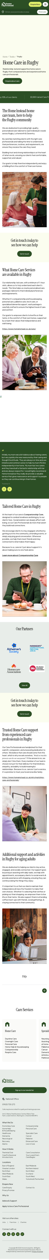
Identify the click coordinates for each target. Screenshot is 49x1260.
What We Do (7, 1122)
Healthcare (6, 1133)
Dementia (6, 1136)
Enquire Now (35, 4)
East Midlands (31, 1166)
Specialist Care (31, 1133)
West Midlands (7, 1174)
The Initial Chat (7, 1153)
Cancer (29, 1136)
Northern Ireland (32, 1168)
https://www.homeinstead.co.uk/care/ (19, 329)
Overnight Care (11, 1041)
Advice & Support (9, 1201)
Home (5, 56)
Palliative (29, 1139)
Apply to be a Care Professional (15, 1206)
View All (24, 685)
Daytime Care (11, 1038)
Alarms (4, 1144)
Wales (4, 1179)
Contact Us (30, 1188)
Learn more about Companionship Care (20, 555)
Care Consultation (33, 1153)
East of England (8, 1166)
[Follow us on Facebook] (4, 1234)
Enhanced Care (32, 1141)
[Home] (8, 4)
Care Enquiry (7, 1188)
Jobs (4, 1222)
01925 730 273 (8, 1104)
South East (6, 1176)
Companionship (11, 1049)
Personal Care (11, 1044)
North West (30, 1171)
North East (6, 1171)
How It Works (7, 1149)
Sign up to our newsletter (24, 1090)
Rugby (12, 56)
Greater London (8, 1168)
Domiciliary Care (8, 1126)
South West (30, 1176)
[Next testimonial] (9, 489)
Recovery (6, 1141)
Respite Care (10, 1052)
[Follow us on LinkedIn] (8, 1234)
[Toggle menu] (45, 4)
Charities (23, 1222)
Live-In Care (30, 1144)
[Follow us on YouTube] (18, 1234)
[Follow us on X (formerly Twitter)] (22, 1234)
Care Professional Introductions (9, 1156)
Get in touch (24, 254)
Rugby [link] (19, 56)
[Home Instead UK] (8, 1081)
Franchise (13, 1222)
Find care (42, 12)
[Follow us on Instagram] (13, 1234)
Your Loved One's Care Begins (32, 1156)
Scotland (29, 1174)
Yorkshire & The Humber (35, 1179)
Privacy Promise (8, 1190)
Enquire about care (12, 81)
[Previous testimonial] (4, 489)
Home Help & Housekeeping (17, 1047)
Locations (6, 1162)
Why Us (5, 1195)
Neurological (7, 1139)
